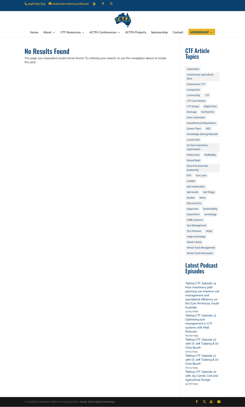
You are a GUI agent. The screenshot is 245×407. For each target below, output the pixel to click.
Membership (199, 32)
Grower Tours (194, 128)
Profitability (210, 155)
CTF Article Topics (197, 53)
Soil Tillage (209, 192)
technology (210, 214)
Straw (202, 197)
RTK (189, 175)
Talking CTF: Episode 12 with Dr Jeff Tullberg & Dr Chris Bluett (201, 343)
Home (34, 32)
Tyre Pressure (194, 231)
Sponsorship (159, 32)
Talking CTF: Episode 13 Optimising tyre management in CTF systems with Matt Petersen (200, 323)
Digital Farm (210, 106)
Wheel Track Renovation (200, 253)
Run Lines (201, 175)
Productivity (193, 155)
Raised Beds (193, 160)
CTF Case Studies (196, 101)
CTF (207, 95)
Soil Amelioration (196, 186)
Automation (193, 69)
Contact (178, 32)
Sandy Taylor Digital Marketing (97, 401)
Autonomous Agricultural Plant (200, 76)
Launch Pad (193, 139)
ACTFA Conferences (102, 32)
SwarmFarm (193, 214)
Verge (209, 231)
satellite (191, 181)
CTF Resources (70, 32)
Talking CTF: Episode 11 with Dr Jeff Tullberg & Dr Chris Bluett (201, 359)
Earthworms (207, 112)
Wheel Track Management (201, 247)
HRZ (208, 128)
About (47, 32)
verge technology (196, 236)
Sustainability (210, 209)
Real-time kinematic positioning (197, 168)
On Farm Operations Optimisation (197, 147)
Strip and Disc (194, 203)
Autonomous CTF (196, 84)
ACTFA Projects (135, 32)
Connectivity (193, 95)
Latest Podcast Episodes (201, 268)
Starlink (191, 197)
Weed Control (194, 242)
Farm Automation (196, 117)
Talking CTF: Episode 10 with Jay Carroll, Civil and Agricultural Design (201, 376)
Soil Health (192, 192)
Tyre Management (196, 225)
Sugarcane (192, 209)
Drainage (192, 112)
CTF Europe (193, 106)
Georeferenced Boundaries (201, 123)
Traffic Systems (195, 220)
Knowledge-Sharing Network (202, 134)
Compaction (193, 89)
